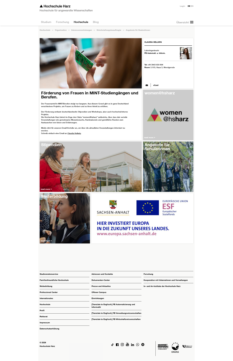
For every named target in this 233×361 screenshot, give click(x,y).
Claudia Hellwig (74, 133)
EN (192, 6)
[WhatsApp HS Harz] (137, 345)
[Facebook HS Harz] (117, 345)
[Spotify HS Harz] (142, 345)
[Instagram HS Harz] (122, 345)
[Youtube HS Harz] (127, 345)
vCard (155, 85)
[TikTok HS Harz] (112, 345)
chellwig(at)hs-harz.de (146, 85)
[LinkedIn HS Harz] (132, 345)
